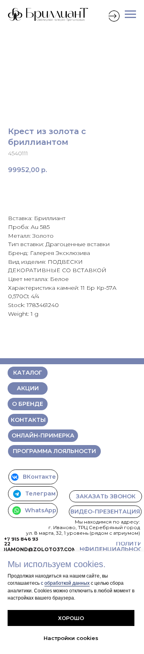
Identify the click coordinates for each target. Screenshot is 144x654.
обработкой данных (67, 583)
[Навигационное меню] (130, 14)
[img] (114, 16)
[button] (105, 496)
